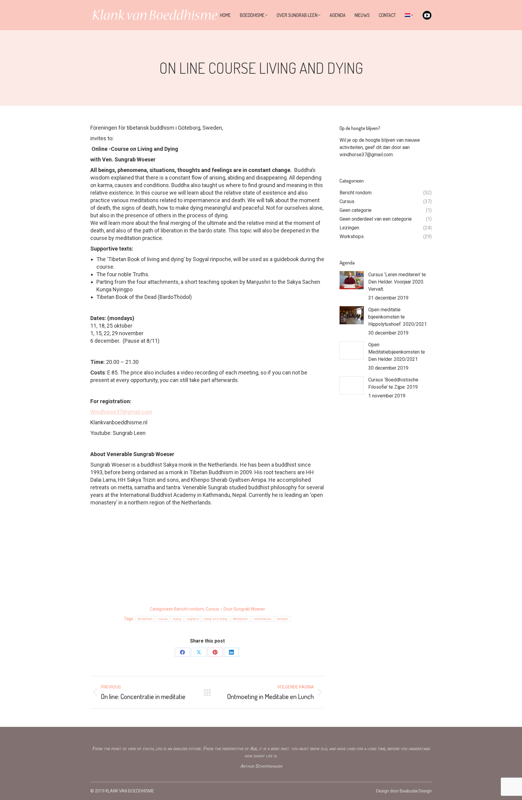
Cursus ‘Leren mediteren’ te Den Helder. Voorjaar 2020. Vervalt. (397, 282)
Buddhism (145, 618)
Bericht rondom (189, 609)
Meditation (240, 618)
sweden (282, 618)
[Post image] (352, 280)
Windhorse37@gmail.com (121, 412)
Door (244, 609)
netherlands (262, 618)
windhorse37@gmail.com (366, 154)
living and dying (215, 618)
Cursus (212, 609)
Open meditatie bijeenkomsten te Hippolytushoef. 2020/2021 (397, 317)
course (163, 618)
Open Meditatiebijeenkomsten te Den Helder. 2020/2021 (396, 352)
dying (177, 618)
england (193, 618)
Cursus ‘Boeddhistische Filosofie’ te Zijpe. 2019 (393, 383)
